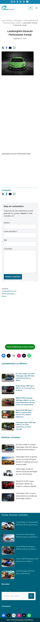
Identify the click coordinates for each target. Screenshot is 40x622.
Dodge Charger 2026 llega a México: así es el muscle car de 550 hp (25, 388)
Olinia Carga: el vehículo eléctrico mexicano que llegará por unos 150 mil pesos (26, 471)
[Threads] (24, 356)
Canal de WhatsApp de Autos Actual (20, 347)
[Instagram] (19, 356)
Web (5, 240)
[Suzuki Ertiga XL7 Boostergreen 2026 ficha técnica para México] (8, 526)
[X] (9, 356)
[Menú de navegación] (30, 8)
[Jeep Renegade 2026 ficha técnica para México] (8, 575)
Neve (8, 620)
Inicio (3, 20)
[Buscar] (36, 8)
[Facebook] (3, 356)
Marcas (9, 20)
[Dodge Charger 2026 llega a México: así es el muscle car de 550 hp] (8, 390)
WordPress (29, 620)
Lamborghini (18, 20)
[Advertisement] (20, 99)
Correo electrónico (11, 231)
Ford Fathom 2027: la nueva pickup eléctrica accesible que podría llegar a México (26, 495)
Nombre (7, 223)
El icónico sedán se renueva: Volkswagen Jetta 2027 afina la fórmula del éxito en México (26, 447)
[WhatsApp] (29, 356)
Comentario (8, 249)
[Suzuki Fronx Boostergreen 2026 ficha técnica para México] (8, 538)
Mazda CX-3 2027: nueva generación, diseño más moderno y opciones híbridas (26, 483)
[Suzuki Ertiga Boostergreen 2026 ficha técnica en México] (8, 550)
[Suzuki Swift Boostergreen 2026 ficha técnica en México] (8, 563)
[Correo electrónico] (14, 356)
